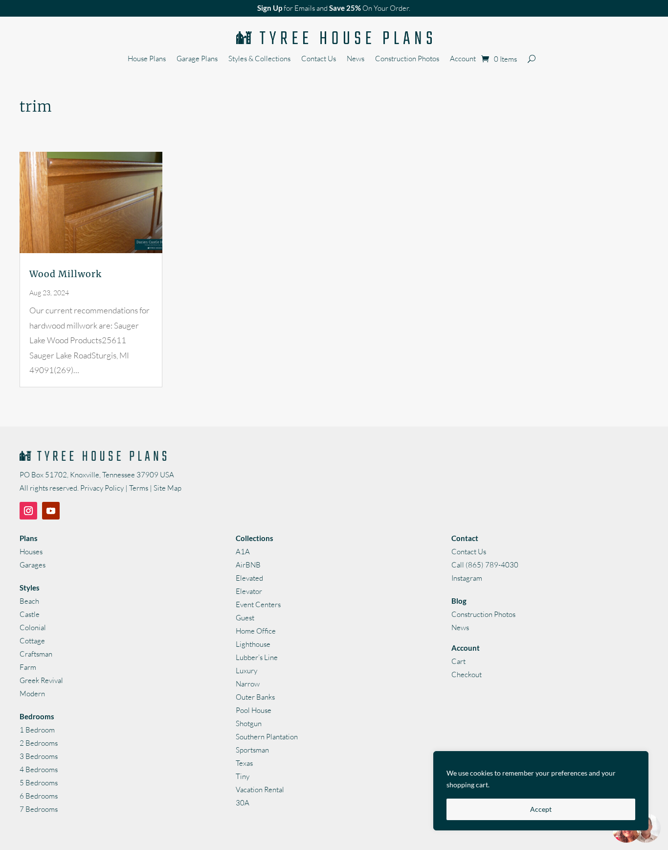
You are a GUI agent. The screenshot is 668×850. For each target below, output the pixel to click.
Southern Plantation (267, 736)
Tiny (242, 776)
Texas (244, 763)
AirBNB (248, 564)
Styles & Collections (259, 59)
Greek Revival (41, 680)
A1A (243, 551)
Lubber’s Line (257, 657)
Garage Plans (197, 59)
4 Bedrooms (39, 769)
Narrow (248, 683)
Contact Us (318, 59)
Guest (245, 617)
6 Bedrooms (39, 796)
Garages (32, 564)
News (355, 59)
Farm (28, 667)
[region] (540, 790)
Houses (31, 551)
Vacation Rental (260, 789)
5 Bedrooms (39, 782)
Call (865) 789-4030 (484, 564)
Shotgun (249, 723)
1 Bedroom (37, 729)
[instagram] (28, 510)
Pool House (253, 710)
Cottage (32, 640)
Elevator (249, 591)
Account (463, 59)
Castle (30, 614)
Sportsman (252, 750)
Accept (541, 809)
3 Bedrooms (39, 756)
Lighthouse (253, 644)
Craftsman (36, 654)
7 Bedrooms (39, 809)
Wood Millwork (65, 274)
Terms (138, 488)
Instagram (466, 578)
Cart (458, 661)
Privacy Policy (102, 488)
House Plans (147, 59)
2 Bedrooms (39, 743)
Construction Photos (407, 59)
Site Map (167, 488)
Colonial (33, 627)
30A (242, 802)
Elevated (249, 578)
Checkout (466, 674)
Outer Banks (255, 697)
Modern (32, 693)
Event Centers (258, 604)
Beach (29, 601)
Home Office (256, 631)
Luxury (246, 670)
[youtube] (51, 510)
